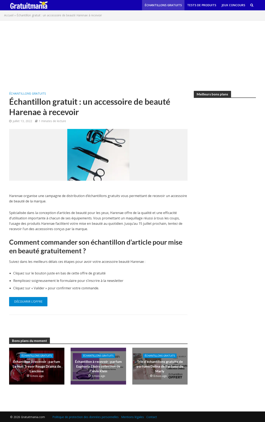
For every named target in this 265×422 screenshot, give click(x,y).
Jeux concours (233, 5)
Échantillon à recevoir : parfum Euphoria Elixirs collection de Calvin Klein (98, 366)
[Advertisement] (132, 54)
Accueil (8, 15)
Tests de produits (201, 5)
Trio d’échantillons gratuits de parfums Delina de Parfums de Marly (160, 366)
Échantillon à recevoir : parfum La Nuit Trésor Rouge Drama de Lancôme (37, 366)
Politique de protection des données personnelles (85, 417)
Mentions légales (132, 417)
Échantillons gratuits (163, 5)
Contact (151, 417)
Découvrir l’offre (28, 301)
